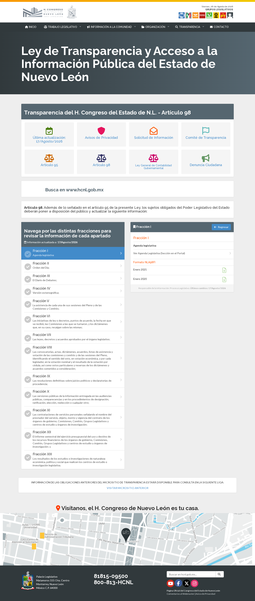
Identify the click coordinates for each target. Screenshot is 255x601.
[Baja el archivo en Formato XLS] (226, 271)
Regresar (222, 227)
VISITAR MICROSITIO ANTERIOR (127, 488)
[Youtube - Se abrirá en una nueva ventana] (171, 584)
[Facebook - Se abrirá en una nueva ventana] (179, 584)
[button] (61, 26)
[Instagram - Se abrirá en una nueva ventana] (194, 584)
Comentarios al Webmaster (180, 593)
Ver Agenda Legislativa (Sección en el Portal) (159, 253)
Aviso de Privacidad (205, 593)
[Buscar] (219, 574)
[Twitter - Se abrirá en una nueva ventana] (187, 584)
